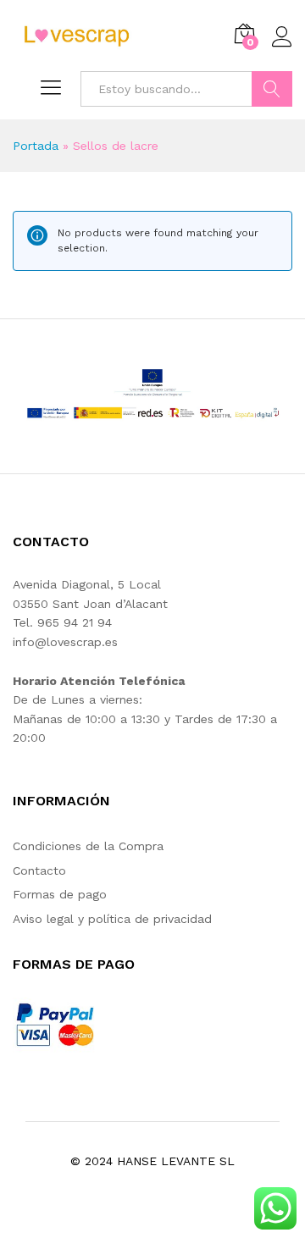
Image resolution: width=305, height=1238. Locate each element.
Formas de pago (60, 894)
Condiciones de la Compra (88, 846)
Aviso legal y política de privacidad (112, 919)
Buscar (272, 89)
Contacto (39, 870)
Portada (35, 145)
